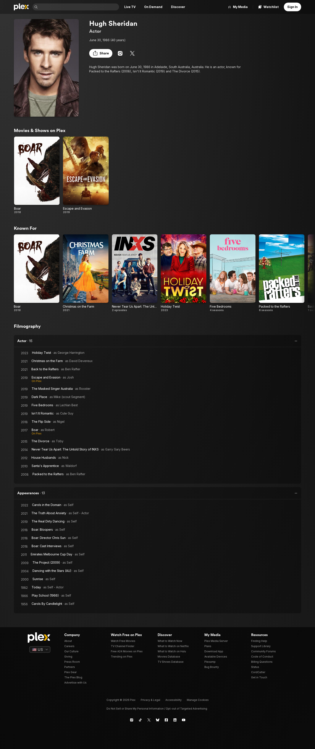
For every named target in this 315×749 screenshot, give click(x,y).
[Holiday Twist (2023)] (183, 273)
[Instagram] (120, 53)
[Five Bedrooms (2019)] (232, 273)
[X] (132, 53)
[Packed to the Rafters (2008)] (281, 273)
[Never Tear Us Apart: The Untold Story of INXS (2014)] (134, 273)
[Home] (21, 7)
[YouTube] (183, 720)
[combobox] (79, 6)
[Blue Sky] (157, 720)
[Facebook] (166, 720)
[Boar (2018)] (37, 175)
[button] (100, 53)
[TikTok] (140, 720)
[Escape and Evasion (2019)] (85, 175)
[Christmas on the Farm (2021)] (85, 273)
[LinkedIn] (175, 720)
